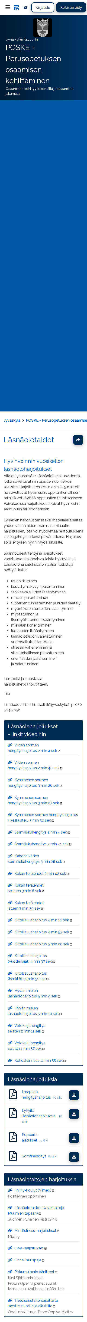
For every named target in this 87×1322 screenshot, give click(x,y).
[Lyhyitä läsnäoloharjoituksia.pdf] (13, 1116)
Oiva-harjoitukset (29, 1248)
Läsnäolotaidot (29, 439)
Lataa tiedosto (78, 1095)
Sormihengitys (39, 1156)
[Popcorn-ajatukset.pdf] (13, 1137)
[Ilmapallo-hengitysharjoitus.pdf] (13, 1094)
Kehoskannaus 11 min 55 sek (38, 1060)
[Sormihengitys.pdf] (13, 1156)
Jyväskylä (12, 420)
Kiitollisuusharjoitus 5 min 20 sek (41, 944)
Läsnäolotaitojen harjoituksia (42, 1179)
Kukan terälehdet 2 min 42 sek (40, 873)
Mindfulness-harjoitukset (35, 1231)
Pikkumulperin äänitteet (34, 1272)
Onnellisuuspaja (27, 1260)
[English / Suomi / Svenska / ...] (25, 7)
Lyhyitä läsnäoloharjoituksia (42, 1116)
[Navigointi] (8, 7)
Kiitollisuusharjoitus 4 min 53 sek (41, 932)
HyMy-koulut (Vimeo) (32, 1190)
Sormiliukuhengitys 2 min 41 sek (41, 844)
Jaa (78, 440)
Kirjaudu (42, 7)
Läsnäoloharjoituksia (32, 1079)
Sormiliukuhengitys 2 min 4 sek (40, 832)
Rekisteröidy (71, 7)
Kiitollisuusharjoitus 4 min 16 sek (41, 920)
